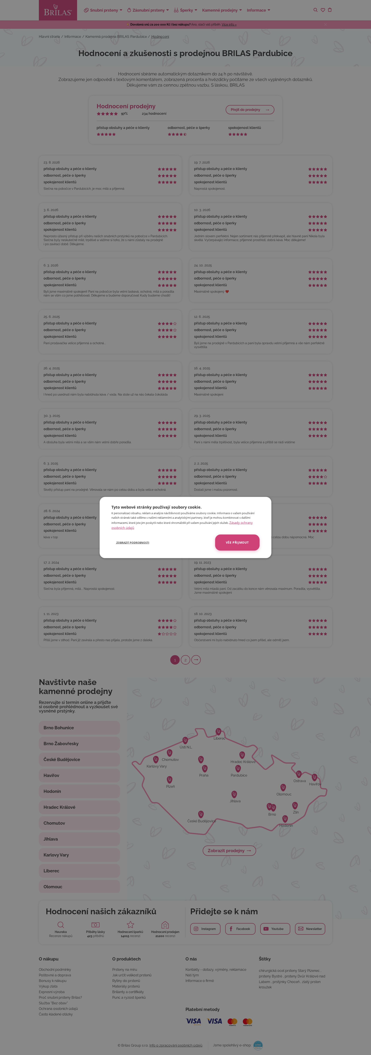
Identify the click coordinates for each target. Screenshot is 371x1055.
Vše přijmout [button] (237, 542)
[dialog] (185, 527)
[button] (130, 542)
